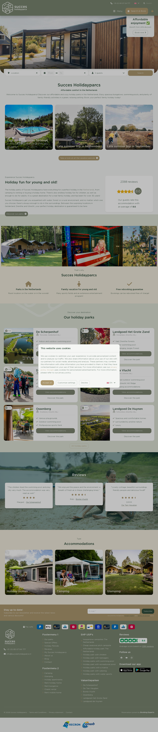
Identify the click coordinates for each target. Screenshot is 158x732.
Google (50, 370)
